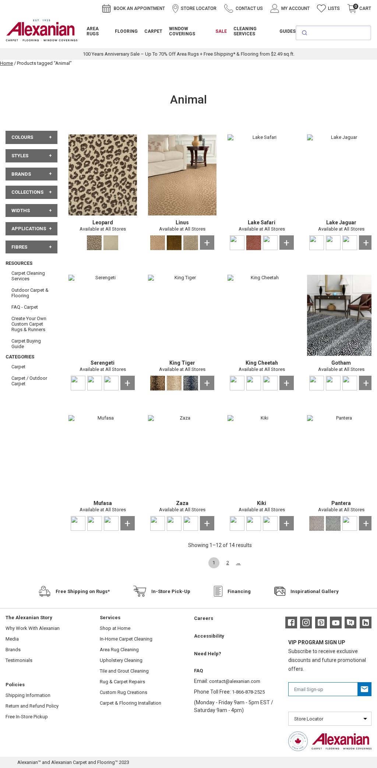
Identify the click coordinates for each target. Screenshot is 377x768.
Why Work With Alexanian (33, 628)
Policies (15, 684)
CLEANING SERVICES (245, 31)
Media (12, 639)
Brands (13, 649)
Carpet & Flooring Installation (130, 703)
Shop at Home (115, 628)
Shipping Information (28, 695)
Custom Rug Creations (123, 692)
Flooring (126, 31)
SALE (221, 31)
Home (6, 63)
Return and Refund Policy (32, 706)
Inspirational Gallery (314, 591)
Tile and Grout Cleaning (124, 671)
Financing (239, 591)
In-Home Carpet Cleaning (126, 639)
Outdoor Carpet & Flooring (30, 292)
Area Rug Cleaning (119, 649)
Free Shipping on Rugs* (83, 591)
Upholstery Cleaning (121, 660)
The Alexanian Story (29, 617)
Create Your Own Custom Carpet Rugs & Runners (28, 324)
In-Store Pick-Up (170, 591)
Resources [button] (19, 263)
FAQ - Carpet (24, 307)
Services (110, 617)
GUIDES (287, 31)
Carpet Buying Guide (26, 343)
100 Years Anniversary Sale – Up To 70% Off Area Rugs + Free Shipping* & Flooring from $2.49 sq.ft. (189, 54)
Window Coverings (182, 31)
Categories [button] (20, 357)
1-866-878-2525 (248, 692)
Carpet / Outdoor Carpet (29, 380)
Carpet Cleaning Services (28, 275)
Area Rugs (93, 31)
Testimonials (19, 660)
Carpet (153, 31)
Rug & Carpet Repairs (122, 681)
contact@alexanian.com (234, 681)
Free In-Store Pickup (27, 716)
